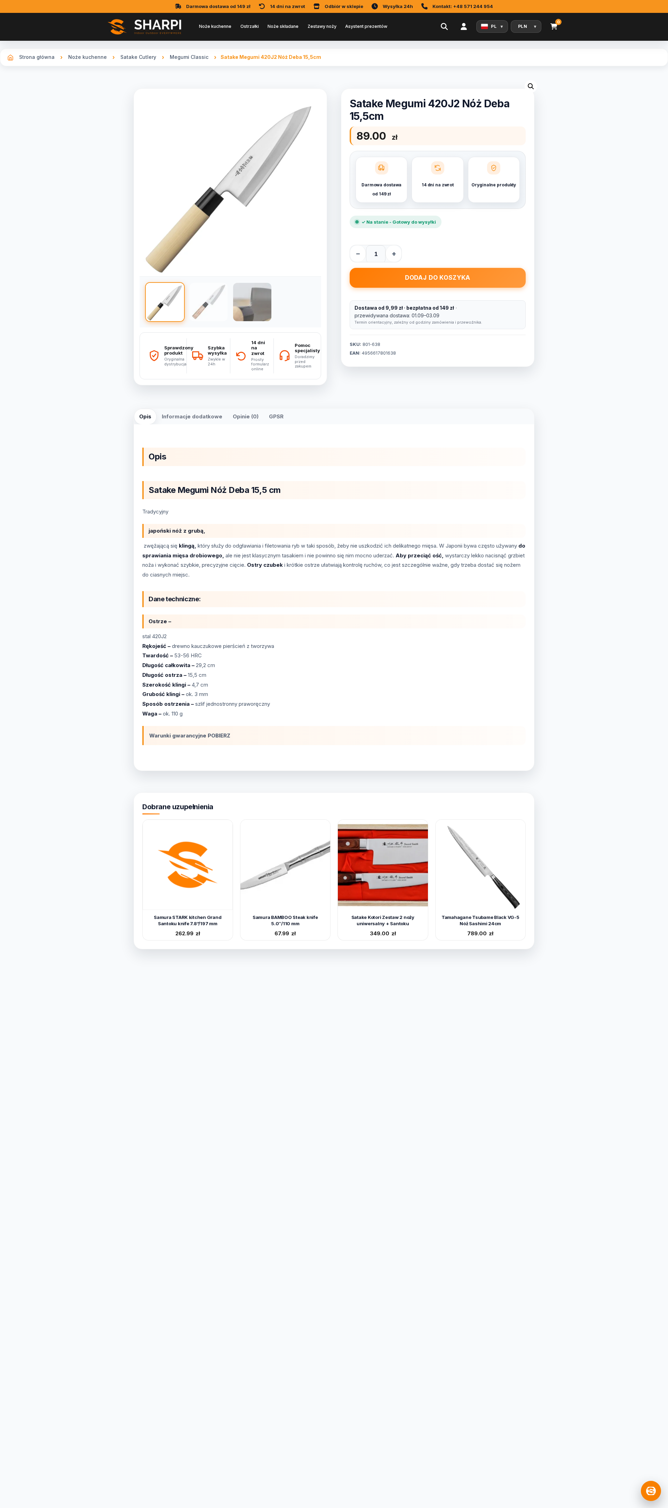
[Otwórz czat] (651, 1491)
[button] (531, 86)
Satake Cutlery (138, 57)
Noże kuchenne (215, 26)
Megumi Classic (189, 57)
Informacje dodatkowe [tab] (192, 416)
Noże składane (283, 26)
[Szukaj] (444, 26)
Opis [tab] (145, 416)
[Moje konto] (464, 26)
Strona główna (37, 57)
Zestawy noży (322, 26)
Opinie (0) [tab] (246, 416)
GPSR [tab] (276, 416)
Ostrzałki (249, 26)
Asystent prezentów (366, 26)
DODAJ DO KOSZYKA (438, 277)
